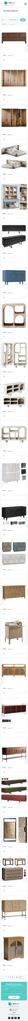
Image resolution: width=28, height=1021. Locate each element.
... (14, 977)
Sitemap (14, 1012)
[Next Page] (20, 977)
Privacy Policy (19, 993)
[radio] (17, 99)
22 (17, 977)
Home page (6, 13)
